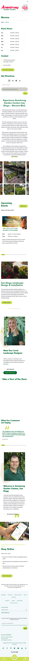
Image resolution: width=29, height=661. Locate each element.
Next (27, 178)
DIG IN (25, 626)
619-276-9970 (7, 65)
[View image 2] (9, 189)
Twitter (14, 646)
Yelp (25, 646)
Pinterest (10, 646)
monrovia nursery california (7, 635)
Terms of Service (14, 601)
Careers (13, 599)
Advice (25, 593)
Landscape (3, 593)
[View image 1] (14, 172)
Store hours (4, 605)
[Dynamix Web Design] (14, 650)
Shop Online (7, 574)
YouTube (18, 646)
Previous (1, 178)
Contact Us (7, 599)
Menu (14, 657)
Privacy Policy (20, 599)
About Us (14, 595)
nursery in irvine (4, 636)
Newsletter (25, 659)
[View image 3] (20, 189)
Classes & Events (18, 593)
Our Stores (10, 593)
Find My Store (4, 659)
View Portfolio (10, 371)
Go (25, 93)
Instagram (3, 646)
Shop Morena (14, 156)
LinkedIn (22, 646)
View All (23, 206)
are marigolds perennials (6, 638)
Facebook (7, 646)
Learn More (6, 302)
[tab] (10, 308)
